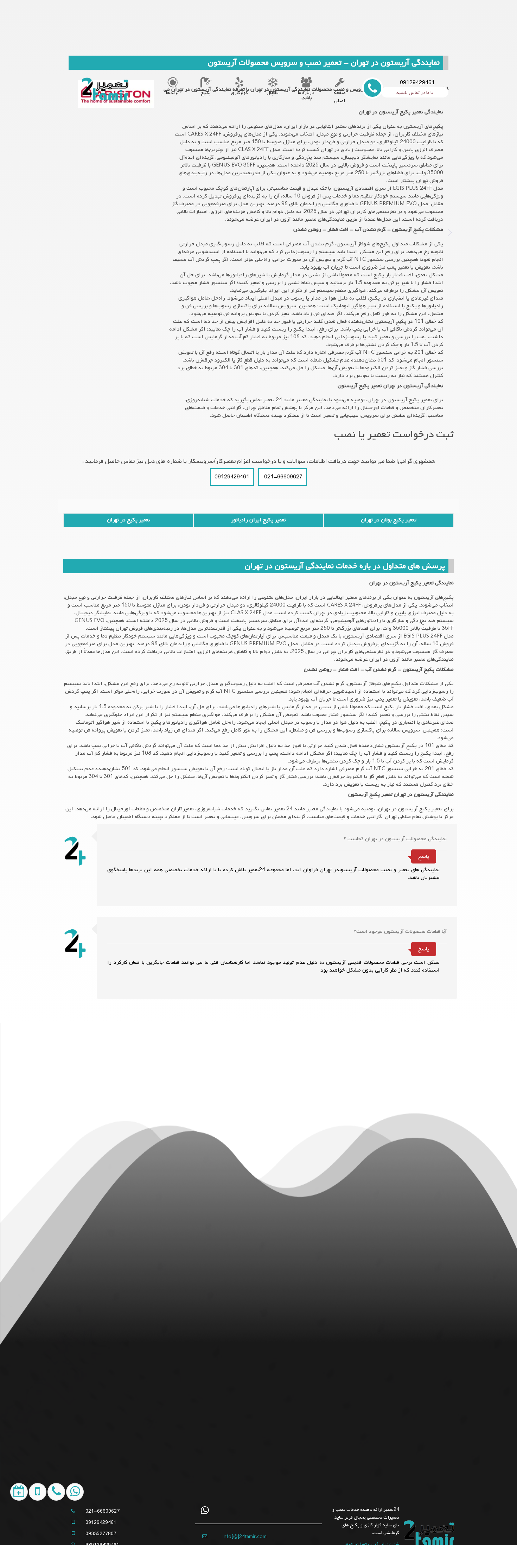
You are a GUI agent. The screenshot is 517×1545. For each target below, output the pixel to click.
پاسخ (423, 856)
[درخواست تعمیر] (14, 1525)
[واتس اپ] (204, 1510)
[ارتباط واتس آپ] (69, 1525)
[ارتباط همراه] (51, 1525)
